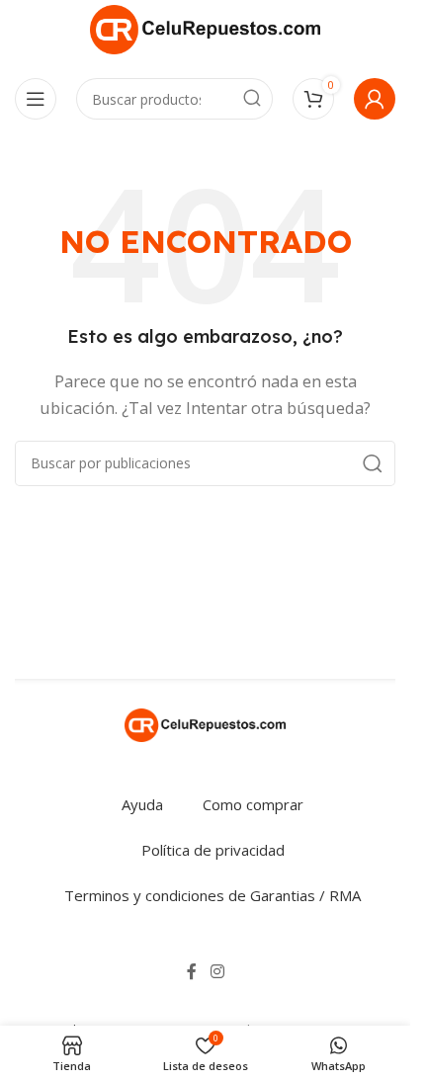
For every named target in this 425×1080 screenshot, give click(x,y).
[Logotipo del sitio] (205, 28)
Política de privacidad (213, 850)
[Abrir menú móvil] (35, 99)
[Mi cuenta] (374, 99)
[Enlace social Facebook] (192, 972)
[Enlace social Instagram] (217, 972)
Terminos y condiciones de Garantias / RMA (212, 895)
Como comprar (253, 804)
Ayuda (142, 804)
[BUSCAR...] (252, 99)
